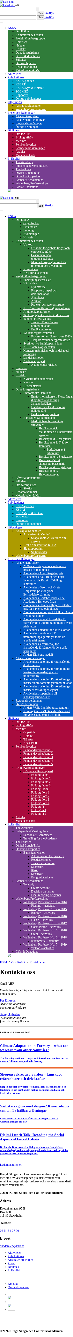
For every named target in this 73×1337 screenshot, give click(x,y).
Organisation (31, 223)
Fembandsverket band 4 (38, 760)
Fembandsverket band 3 (38, 757)
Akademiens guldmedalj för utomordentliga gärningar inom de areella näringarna (44, 637)
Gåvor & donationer (28, 56)
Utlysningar (15, 102)
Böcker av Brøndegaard (38, 771)
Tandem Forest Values (37, 318)
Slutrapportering (33, 548)
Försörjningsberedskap (37, 279)
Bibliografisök (24, 137)
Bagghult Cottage (42, 877)
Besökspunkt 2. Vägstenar (55, 439)
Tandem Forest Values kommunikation (44, 324)
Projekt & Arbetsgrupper (31, 38)
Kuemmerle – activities (45, 941)
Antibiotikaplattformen (37, 311)
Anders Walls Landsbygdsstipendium (46, 707)
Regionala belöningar (29, 123)
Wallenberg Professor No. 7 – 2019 (45, 944)
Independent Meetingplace (32, 165)
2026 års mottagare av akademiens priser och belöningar (44, 567)
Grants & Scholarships (29, 179)
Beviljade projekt (41, 329)
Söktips (49, 13)
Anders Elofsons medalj (38, 654)
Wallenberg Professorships (32, 183)
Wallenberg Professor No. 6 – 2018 (45, 937)
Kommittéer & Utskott (29, 35)
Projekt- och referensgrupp (47, 304)
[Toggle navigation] (1, 22)
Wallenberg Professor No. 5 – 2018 (45, 930)
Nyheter (21, 45)
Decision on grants (42, 891)
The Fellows (23, 169)
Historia (28, 237)
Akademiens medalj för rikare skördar (46, 629)
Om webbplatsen (26, 63)
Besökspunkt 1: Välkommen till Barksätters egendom (55, 432)
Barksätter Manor (34, 852)
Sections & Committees (37, 835)
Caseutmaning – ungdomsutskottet (42, 256)
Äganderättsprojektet (44, 364)
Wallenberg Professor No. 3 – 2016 (45, 916)
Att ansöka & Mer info (37, 534)
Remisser (21, 42)
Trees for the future (43, 863)
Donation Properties (28, 176)
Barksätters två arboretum (56, 451)
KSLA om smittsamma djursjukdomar (46, 308)
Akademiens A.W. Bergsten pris (43, 573)
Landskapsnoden (33, 357)
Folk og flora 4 (40, 803)
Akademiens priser (27, 116)
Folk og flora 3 (40, 799)
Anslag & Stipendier (28, 105)
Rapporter (22, 95)
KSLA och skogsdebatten (39, 347)
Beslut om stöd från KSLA (39, 545)
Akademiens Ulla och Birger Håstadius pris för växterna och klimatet (47, 606)
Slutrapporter (39, 552)
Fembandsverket (26, 144)
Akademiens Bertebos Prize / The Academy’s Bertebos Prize (44, 599)
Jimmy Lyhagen (10, 1014)
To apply (28, 884)
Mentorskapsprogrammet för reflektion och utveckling (48, 263)
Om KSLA (22, 31)
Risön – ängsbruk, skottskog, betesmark (52, 461)
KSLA (12, 27)
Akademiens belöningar (30, 119)
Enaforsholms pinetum (45, 414)
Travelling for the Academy (40, 838)
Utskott (27, 244)
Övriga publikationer (28, 98)
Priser (11, 1263)
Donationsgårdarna (27, 52)
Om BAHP (23, 134)
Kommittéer (30, 269)
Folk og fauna (39, 774)
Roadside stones (41, 859)
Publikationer (16, 77)
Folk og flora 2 (40, 796)
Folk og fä (37, 806)
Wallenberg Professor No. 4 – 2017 (45, 923)
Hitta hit (28, 736)
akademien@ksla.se (12, 1246)
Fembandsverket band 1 (38, 750)
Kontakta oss (38, 962)
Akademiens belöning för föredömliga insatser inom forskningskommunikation (47, 681)
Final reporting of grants (46, 895)
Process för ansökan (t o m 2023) (51, 336)
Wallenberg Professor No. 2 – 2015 (45, 909)
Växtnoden (30, 283)
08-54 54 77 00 (9, 1230)
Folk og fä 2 (38, 813)
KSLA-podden (25, 80)
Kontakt (21, 49)
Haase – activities (42, 919)
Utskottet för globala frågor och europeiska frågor (50, 249)
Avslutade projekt (34, 361)
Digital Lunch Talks (28, 172)
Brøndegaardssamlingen (30, 148)
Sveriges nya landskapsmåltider (42, 343)
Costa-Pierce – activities (46, 926)
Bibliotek (13, 130)
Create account (40, 888)
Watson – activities (42, 948)
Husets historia (32, 386)
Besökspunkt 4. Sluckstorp (55, 456)
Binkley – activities (43, 912)
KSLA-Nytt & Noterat (29, 88)
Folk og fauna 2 (41, 782)
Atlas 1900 (30, 743)
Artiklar (20, 151)
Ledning (28, 230)
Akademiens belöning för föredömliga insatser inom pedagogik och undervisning (46, 672)
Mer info (21, 141)
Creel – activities (41, 934)
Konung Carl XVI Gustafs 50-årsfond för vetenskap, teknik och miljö (46, 712)
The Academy (24, 162)
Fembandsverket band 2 (38, 753)
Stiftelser (21, 59)
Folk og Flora (39, 789)
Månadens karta (25, 155)
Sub (40, 13)
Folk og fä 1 (38, 810)
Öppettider (29, 732)
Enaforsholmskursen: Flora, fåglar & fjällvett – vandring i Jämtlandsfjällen (52, 400)
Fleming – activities (43, 905)
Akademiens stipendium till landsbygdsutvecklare (40, 695)
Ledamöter (30, 226)
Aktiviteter (14, 73)
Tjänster (28, 739)
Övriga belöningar (27, 126)
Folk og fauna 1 (41, 778)
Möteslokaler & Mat (28, 70)
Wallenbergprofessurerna (31, 109)
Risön (34, 870)
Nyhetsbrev (38, 287)
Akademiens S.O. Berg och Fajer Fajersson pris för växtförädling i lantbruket (43, 580)
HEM (3, 962)
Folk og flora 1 (40, 792)
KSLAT (21, 84)
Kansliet (28, 382)
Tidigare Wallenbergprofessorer (50, 340)
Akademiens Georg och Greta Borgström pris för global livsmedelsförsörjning (41, 591)
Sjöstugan (37, 873)
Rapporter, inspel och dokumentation (44, 292)
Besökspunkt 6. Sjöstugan (55, 467)
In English (14, 158)
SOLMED (22, 91)
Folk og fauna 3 (41, 785)
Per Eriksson (8, 1000)
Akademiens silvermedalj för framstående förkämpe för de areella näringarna (45, 647)
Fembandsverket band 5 (38, 764)
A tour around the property (47, 856)
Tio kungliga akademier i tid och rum (46, 315)
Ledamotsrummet (26, 66)
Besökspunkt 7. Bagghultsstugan (49, 472)
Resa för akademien (35, 272)
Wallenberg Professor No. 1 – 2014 (45, 902)
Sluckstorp (37, 866)
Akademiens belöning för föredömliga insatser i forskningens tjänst (46, 688)
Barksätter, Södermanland (39, 417)
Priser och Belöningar (21, 112)
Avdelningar (31, 234)
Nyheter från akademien (38, 378)
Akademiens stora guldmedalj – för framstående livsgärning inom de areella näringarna (47, 623)
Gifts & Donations (27, 187)
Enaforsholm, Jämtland (37, 393)
